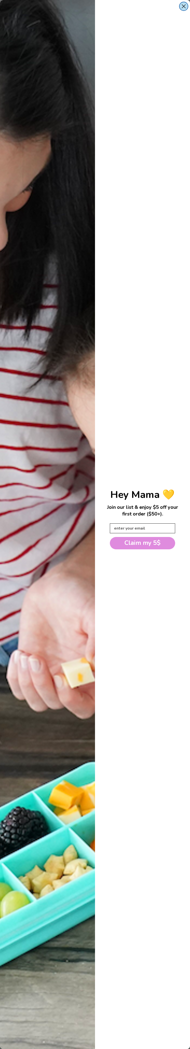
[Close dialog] (183, 6)
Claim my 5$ (142, 543)
